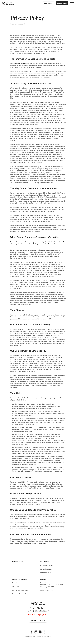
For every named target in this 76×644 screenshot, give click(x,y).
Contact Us (44, 579)
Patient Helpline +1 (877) (38, 615)
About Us (15, 586)
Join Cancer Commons (20, 590)
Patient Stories (17, 562)
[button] (72, 3)
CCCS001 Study (45, 573)
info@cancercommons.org (36, 543)
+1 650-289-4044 (46, 590)
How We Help (45, 562)
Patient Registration (47, 565)
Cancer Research (46, 569)
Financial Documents (19, 594)
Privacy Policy (46, 636)
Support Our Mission (19, 579)
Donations (15, 583)
